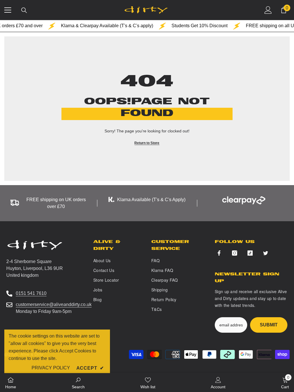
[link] (78, 382)
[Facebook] (219, 253)
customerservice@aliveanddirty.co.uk (54, 304)
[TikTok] (250, 253)
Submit (269, 324)
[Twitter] (265, 253)
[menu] (7, 10)
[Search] (24, 10)
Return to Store (146, 143)
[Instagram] (234, 253)
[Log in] (268, 10)
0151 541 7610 (31, 293)
